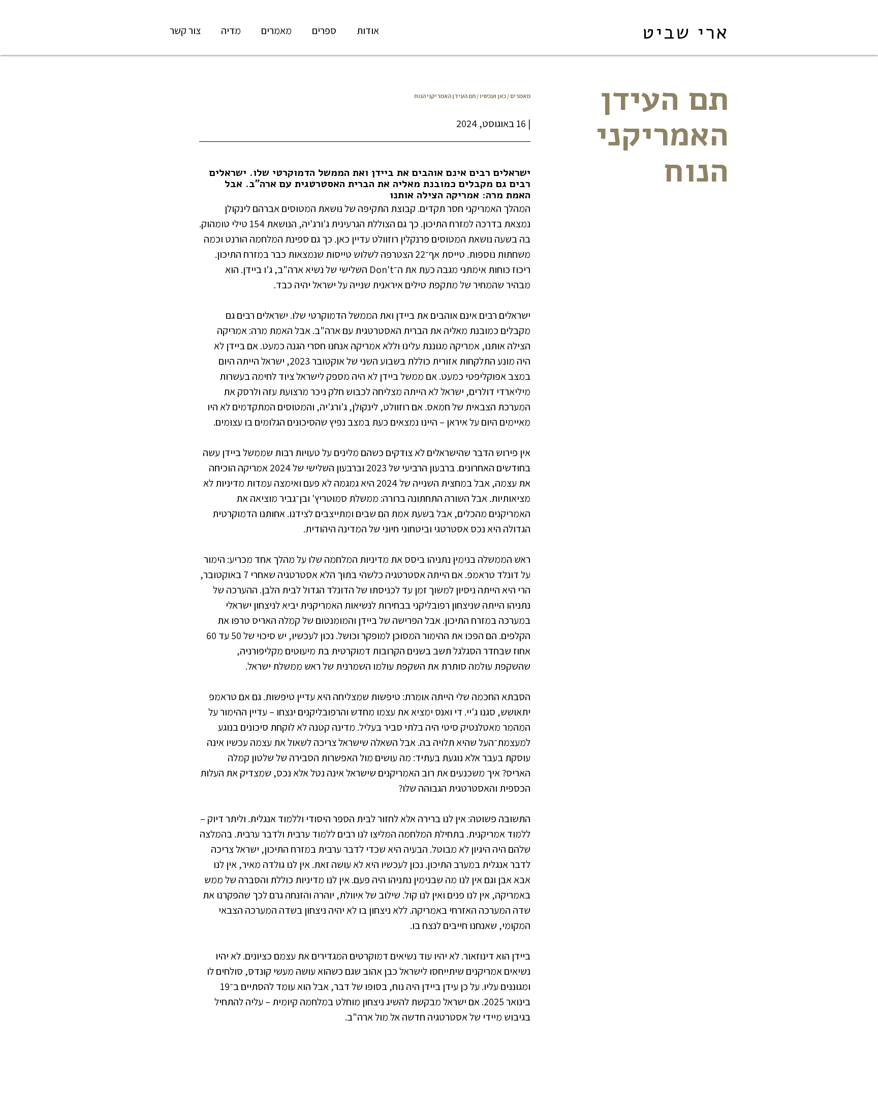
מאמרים (276, 30)
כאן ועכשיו (493, 96)
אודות (368, 30)
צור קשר (185, 30)
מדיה (231, 30)
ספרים (324, 30)
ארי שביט (685, 32)
